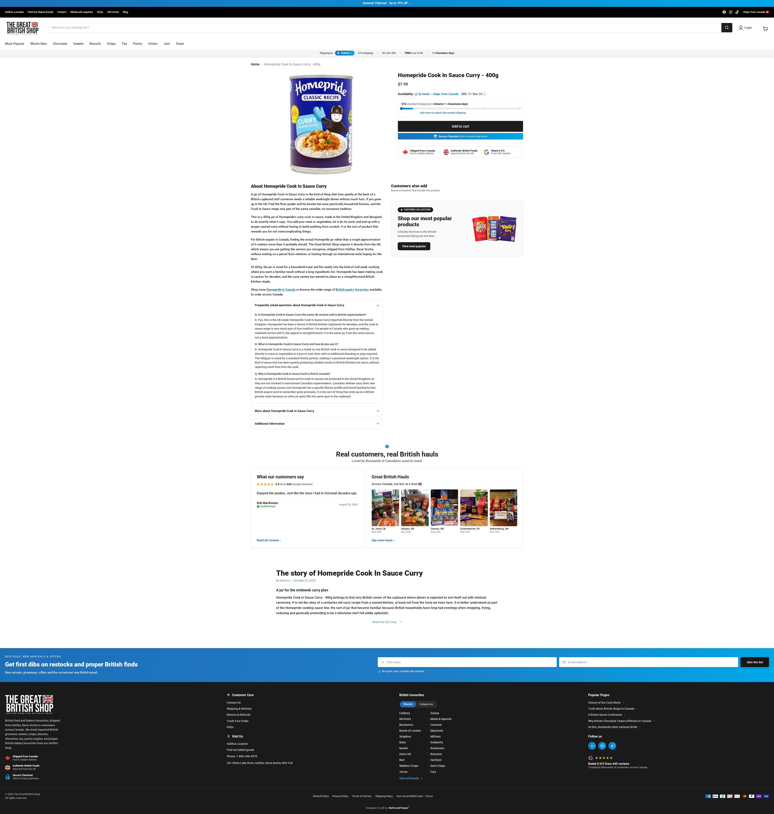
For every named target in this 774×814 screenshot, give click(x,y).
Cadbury (404, 713)
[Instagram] (602, 746)
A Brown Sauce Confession (605, 714)
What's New (38, 44)
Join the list (755, 662)
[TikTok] (612, 746)
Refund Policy (321, 796)
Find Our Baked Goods (40, 12)
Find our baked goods (240, 749)
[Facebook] (592, 746)
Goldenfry (436, 742)
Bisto (402, 742)
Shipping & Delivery (239, 708)
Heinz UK (405, 754)
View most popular (414, 246)
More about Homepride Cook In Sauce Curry (284, 411)
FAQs (100, 12)
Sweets (78, 44)
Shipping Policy (384, 796)
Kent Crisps (437, 765)
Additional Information (270, 423)
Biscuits (95, 44)
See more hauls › (383, 540)
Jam (166, 44)
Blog (125, 12)
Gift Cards (113, 12)
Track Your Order (238, 721)
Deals (180, 44)
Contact (61, 12)
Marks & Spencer (441, 719)
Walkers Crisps (408, 765)
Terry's (403, 771)
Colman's (436, 724)
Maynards (436, 730)
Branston (436, 754)
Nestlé (403, 748)
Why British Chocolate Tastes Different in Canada (619, 721)
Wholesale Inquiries (81, 12)
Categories (426, 704)
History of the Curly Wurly (604, 702)
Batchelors (406, 724)
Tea (124, 44)
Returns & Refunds (239, 714)
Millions (435, 736)
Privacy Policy (340, 796)
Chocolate (60, 44)
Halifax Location (14, 12)
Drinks (152, 44)
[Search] (726, 27)
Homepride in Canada (280, 289)
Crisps (111, 44)
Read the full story (384, 622)
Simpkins (405, 736)
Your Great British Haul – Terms (414, 796)
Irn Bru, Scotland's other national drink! (612, 727)
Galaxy (434, 713)
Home (255, 64)
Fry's (433, 771)
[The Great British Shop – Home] (22, 28)
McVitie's (405, 719)
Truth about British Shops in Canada (611, 708)
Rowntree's (437, 748)
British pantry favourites (352, 289)
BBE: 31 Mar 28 (473, 94)
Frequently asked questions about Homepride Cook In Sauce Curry (299, 305)
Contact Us (234, 702)
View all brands (409, 778)
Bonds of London (410, 730)
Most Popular (14, 44)
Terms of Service (362, 796)
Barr (402, 760)
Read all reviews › (269, 540)
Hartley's (435, 760)
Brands (408, 704)
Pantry (137, 44)
